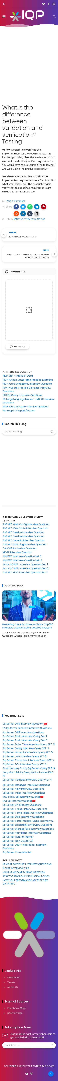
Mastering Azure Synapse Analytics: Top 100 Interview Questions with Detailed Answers (27, 626)
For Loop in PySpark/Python (19, 410)
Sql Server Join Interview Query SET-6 (25, 756)
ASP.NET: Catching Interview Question (24, 544)
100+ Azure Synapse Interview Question (25, 406)
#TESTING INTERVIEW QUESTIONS (29, 219)
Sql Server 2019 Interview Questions (23, 723)
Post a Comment (15, 200)
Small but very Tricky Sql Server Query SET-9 (29, 768)
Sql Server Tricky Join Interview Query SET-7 (28, 760)
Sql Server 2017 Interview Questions (23, 732)
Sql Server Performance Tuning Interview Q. (28, 821)
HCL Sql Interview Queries (17, 801)
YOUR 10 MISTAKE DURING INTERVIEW (24, 872)
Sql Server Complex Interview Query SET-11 (27, 779)
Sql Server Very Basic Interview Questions (27, 833)
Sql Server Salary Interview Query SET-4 (26, 748)
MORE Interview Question (17, 552)
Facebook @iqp (16, 1008)
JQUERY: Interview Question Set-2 (22, 560)
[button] (16, 206)
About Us (12, 987)
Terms (11, 982)
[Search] (54, 16)
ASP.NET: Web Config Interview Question (26, 524)
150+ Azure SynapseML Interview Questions (27, 384)
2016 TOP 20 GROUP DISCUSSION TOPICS (26, 876)
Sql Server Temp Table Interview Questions (28, 813)
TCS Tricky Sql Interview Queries (21, 797)
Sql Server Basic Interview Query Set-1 (25, 736)
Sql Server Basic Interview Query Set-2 (25, 740)
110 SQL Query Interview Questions (22, 395)
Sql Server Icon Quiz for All (18, 841)
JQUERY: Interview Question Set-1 (22, 556)
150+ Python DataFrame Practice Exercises (28, 379)
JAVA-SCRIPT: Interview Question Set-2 (25, 568)
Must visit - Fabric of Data (18, 375)
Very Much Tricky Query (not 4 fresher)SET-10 (28, 774)
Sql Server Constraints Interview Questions (27, 825)
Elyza (27, 1066)
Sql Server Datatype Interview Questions (26, 785)
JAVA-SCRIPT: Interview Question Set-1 (25, 564)
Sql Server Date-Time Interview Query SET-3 (29, 744)
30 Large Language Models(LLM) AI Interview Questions (28, 400)
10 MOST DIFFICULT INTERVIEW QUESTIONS (27, 864)
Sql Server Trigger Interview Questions (25, 809)
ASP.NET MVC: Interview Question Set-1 (25, 572)
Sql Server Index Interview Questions (24, 793)
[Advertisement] (29, 64)
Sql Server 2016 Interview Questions (23, 817)
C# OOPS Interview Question (19, 548)
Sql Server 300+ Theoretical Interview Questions (24, 846)
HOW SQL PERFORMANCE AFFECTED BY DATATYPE (25, 882)
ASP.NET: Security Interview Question (24, 540)
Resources (13, 977)
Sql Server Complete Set (17, 852)
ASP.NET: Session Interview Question (23, 532)
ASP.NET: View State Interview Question (25, 528)
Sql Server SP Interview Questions (22, 805)
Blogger (49, 1066)
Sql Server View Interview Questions (23, 789)
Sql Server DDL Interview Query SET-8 (24, 764)
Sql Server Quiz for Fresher (18, 836)
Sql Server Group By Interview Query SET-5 (28, 752)
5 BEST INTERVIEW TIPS (16, 868)
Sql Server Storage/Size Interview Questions (28, 829)
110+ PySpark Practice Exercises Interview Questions (27, 389)
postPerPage (15, 1013)
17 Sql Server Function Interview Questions (27, 728)
